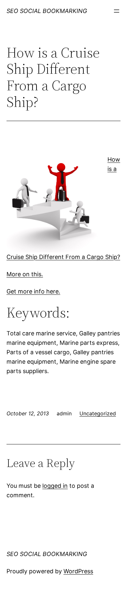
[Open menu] (116, 11)
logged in (55, 485)
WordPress (78, 571)
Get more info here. (33, 291)
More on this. (25, 274)
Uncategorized (97, 413)
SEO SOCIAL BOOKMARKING (47, 10)
